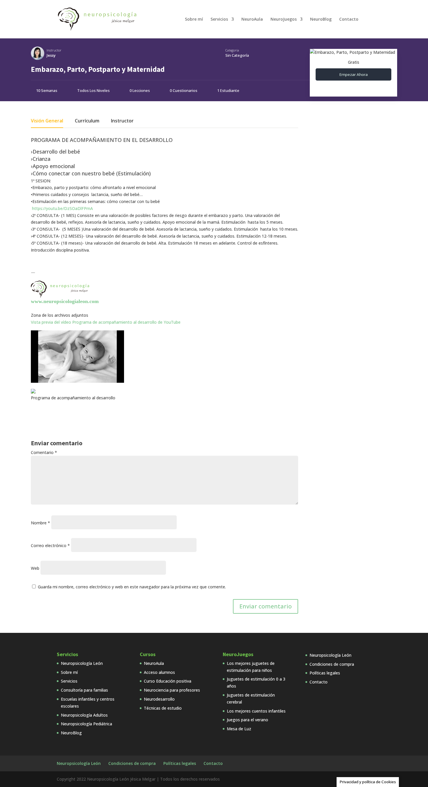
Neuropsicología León (82, 663)
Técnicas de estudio (163, 708)
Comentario (44, 452)
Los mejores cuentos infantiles (256, 711)
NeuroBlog (321, 19)
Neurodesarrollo (159, 699)
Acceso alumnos (159, 672)
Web (35, 568)
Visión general (47, 121)
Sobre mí (194, 19)
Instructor (54, 50)
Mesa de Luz (239, 728)
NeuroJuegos (283, 19)
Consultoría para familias (84, 690)
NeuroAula (252, 19)
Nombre (40, 523)
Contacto (348, 19)
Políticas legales (324, 673)
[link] (106, 322)
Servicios (219, 19)
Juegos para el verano (247, 719)
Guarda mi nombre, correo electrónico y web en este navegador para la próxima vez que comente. (132, 587)
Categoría (232, 50)
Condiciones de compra (331, 664)
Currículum (87, 121)
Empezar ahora (353, 74)
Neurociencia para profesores (172, 690)
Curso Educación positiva (167, 681)
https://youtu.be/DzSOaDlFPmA (62, 208)
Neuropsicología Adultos (84, 715)
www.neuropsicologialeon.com (65, 301)
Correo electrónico (50, 545)
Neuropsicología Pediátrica (86, 724)
